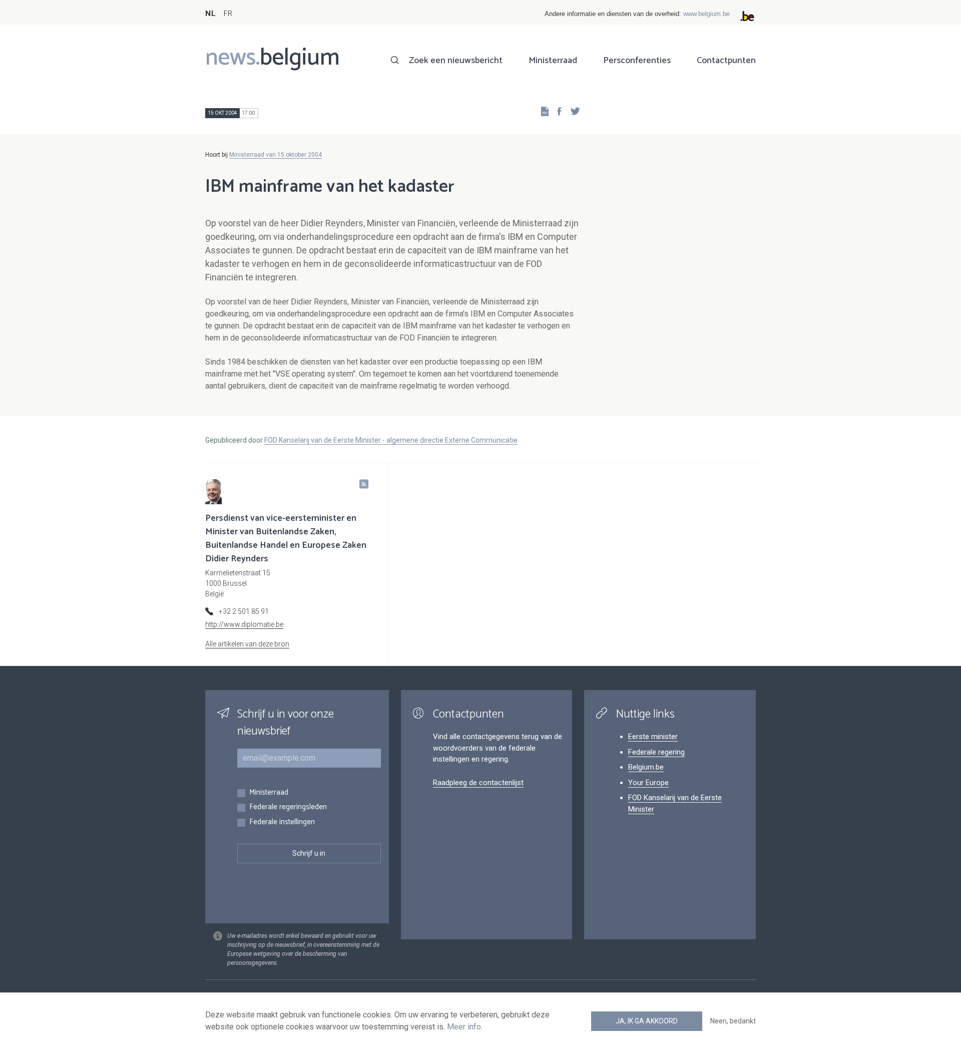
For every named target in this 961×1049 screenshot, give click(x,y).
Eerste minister (653, 736)
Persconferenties (637, 60)
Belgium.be (646, 767)
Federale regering (656, 752)
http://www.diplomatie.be (244, 624)
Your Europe (648, 782)
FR (227, 14)
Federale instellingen (282, 822)
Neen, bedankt (733, 1021)
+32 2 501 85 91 (244, 611)
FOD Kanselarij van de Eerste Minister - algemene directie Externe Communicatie (391, 440)
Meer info (464, 1026)
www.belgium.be (706, 14)
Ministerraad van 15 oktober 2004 (275, 154)
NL (210, 14)
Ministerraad (553, 60)
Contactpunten (726, 60)
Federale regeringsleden (288, 807)
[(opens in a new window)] (556, 111)
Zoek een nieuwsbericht (456, 60)
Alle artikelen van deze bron (247, 644)
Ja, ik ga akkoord (647, 1021)
